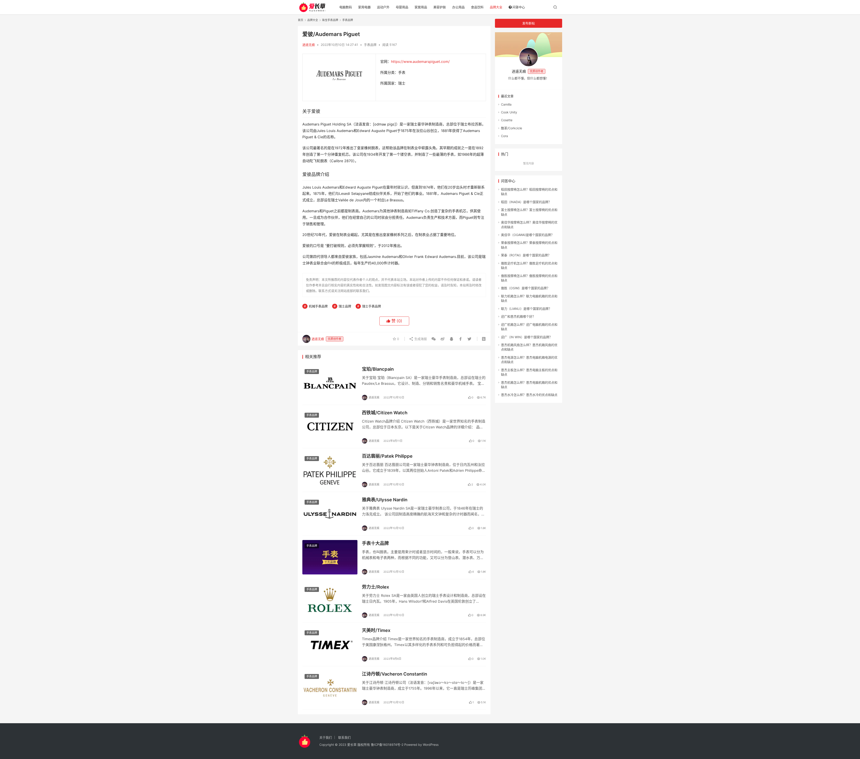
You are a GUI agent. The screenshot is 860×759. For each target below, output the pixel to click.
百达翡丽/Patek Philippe (387, 456)
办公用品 (458, 7)
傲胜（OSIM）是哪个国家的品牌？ (525, 288)
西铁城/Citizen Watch (384, 412)
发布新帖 (528, 23)
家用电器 (364, 7)
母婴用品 (402, 7)
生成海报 (420, 339)
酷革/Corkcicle (511, 128)
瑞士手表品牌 (371, 306)
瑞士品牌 (345, 306)
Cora (504, 136)
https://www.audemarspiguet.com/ (420, 61)
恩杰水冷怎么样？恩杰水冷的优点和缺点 (529, 395)
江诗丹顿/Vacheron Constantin (394, 674)
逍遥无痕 (308, 45)
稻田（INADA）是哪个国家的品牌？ (526, 202)
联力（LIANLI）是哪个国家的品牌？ (526, 308)
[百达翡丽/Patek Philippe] (329, 470)
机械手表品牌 (318, 306)
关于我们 (325, 737)
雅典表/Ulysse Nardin (384, 499)
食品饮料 (477, 7)
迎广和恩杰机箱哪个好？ (518, 316)
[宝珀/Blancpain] (329, 383)
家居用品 (421, 7)
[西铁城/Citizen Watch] (329, 426)
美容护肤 (439, 7)
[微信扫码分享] (434, 339)
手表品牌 (370, 45)
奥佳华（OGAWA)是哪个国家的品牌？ (527, 235)
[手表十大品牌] (329, 557)
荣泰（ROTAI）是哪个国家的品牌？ (526, 255)
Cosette (506, 120)
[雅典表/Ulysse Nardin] (329, 513)
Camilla (506, 104)
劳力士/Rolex (375, 587)
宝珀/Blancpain (378, 369)
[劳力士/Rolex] (329, 601)
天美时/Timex (376, 630)
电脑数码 (345, 7)
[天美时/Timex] (329, 644)
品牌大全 (496, 7)
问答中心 (518, 7)
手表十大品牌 (375, 543)
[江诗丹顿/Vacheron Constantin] (329, 688)
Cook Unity (509, 112)
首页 (300, 20)
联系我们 (344, 737)
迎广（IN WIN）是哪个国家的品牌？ (526, 337)
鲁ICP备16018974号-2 (387, 744)
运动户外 (383, 7)
